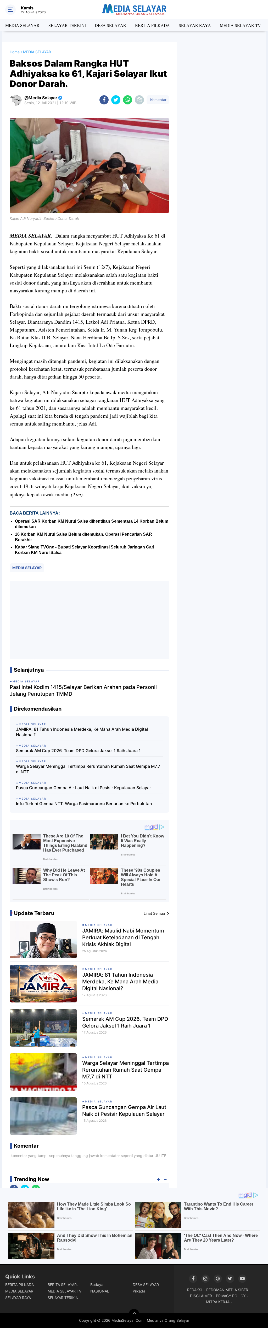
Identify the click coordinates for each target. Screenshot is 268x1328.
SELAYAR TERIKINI (64, 1297)
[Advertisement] (89, 620)
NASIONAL (99, 1291)
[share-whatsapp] (127, 99)
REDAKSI (194, 1290)
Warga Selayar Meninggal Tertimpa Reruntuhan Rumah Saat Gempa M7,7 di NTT (88, 769)
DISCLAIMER (201, 1296)
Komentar (157, 99)
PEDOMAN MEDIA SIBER (227, 1290)
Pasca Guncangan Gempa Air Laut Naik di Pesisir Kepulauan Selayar (83, 787)
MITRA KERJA (218, 1302)
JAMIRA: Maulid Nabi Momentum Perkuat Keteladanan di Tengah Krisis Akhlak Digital (123, 937)
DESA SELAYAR (110, 25)
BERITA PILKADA (152, 25)
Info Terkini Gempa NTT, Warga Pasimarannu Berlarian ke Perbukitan (84, 803)
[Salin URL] (139, 99)
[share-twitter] (115, 99)
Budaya (96, 1284)
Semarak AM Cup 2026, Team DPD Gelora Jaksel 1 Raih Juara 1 (78, 750)
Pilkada (139, 1291)
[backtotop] (134, 1314)
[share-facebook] (104, 99)
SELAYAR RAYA (195, 25)
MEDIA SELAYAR (22, 25)
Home (15, 52)
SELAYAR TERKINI (67, 25)
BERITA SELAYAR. (63, 1284)
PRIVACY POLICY (230, 1296)
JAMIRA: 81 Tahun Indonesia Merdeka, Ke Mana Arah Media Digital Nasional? (82, 732)
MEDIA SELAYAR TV (240, 25)
